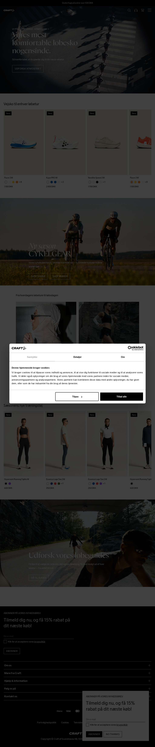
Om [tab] (123, 357)
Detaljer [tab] (77, 357)
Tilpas (75, 396)
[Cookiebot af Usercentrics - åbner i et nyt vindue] (130, 348)
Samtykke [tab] (32, 357)
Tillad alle (122, 396)
